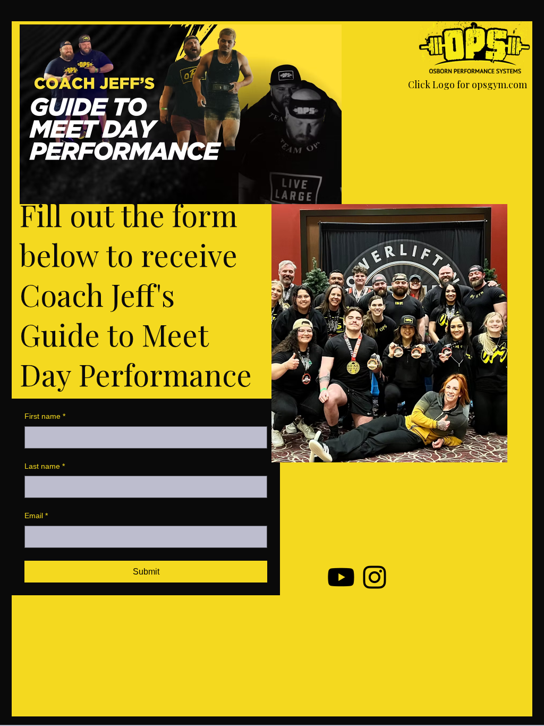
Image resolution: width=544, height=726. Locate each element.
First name (44, 416)
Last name (44, 466)
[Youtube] (341, 577)
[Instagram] (374, 577)
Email (36, 515)
